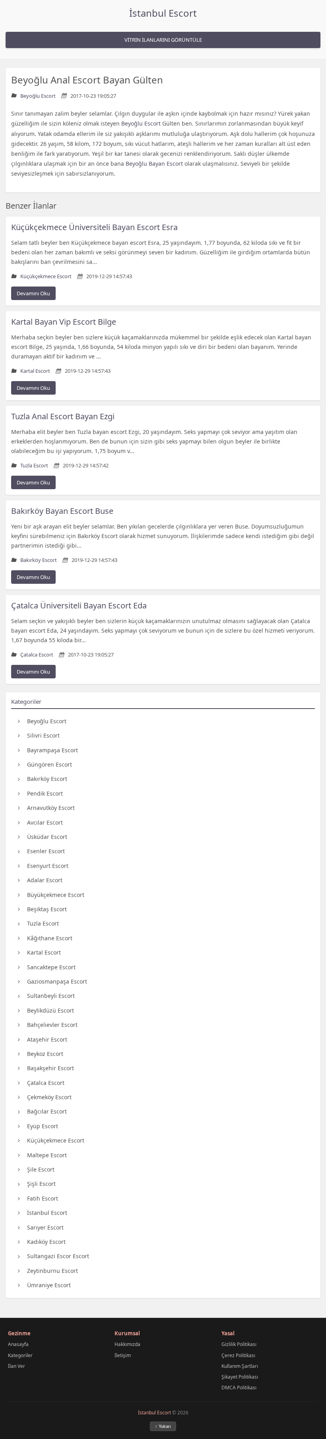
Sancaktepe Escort (51, 967)
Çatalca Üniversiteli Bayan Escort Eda (79, 605)
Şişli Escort (41, 1183)
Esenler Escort (46, 851)
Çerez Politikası (238, 1355)
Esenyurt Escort (47, 866)
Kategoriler (20, 1355)
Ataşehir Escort (47, 1039)
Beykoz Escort (45, 1053)
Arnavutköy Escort (51, 807)
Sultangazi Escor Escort (58, 1256)
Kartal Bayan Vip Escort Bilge (63, 321)
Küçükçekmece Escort (55, 1140)
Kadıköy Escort (46, 1241)
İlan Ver (16, 1366)
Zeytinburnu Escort (52, 1270)
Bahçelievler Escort (52, 1024)
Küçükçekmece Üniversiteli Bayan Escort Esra (94, 227)
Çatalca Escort (45, 1083)
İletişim (122, 1355)
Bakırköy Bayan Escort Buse (62, 510)
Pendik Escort (45, 793)
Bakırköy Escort (47, 778)
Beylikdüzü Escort (50, 1010)
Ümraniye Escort (49, 1285)
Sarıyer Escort (45, 1227)
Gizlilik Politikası (238, 1344)
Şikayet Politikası (239, 1376)
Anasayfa (18, 1344)
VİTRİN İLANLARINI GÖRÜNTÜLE (163, 39)
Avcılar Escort (45, 822)
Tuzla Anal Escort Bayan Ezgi (62, 416)
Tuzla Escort (43, 923)
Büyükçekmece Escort (55, 895)
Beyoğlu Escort (46, 721)
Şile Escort (40, 1169)
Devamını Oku (33, 293)
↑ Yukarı (163, 1426)
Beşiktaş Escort (47, 909)
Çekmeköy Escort (49, 1097)
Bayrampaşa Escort (52, 750)
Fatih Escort (42, 1198)
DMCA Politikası (238, 1387)
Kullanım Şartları (239, 1366)
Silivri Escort (43, 735)
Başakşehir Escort (50, 1068)
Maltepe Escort (47, 1155)
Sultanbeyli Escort (51, 995)
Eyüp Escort (42, 1126)
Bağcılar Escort (47, 1111)
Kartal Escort (44, 952)
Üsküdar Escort (47, 837)
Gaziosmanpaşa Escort (57, 981)
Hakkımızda (127, 1344)
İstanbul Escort (163, 12)
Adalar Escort (44, 880)
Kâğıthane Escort (49, 938)
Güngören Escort (49, 764)
